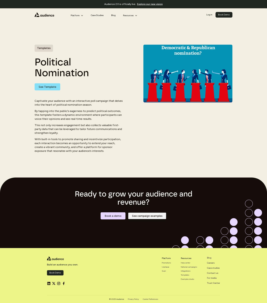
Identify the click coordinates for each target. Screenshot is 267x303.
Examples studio (187, 279)
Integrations (185, 271)
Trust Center (213, 283)
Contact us (212, 273)
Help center (185, 263)
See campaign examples (147, 216)
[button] (77, 15)
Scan (164, 271)
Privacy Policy (133, 299)
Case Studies (97, 15)
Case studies (213, 268)
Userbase (165, 267)
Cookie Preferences (150, 299)
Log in (209, 14)
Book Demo (224, 14)
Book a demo (113, 216)
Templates (185, 275)
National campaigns (189, 267)
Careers (211, 263)
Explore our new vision (150, 4)
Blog (113, 15)
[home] (50, 15)
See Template (47, 87)
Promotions (166, 263)
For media (211, 278)
